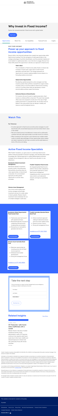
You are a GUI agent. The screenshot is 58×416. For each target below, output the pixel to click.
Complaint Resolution (5, 410)
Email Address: (16, 297)
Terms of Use (11, 407)
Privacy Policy (18, 407)
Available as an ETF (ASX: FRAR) (38, 231)
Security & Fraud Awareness (27, 407)
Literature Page (18, 367)
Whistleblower (4, 407)
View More (45, 316)
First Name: (15, 289)
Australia (3, 402)
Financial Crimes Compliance (41, 407)
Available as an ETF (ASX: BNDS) (16, 262)
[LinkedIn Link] (10, 412)
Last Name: (15, 293)
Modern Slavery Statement (16, 410)
